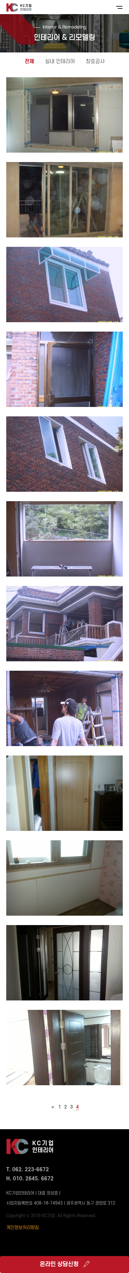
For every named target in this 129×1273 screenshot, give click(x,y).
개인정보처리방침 (22, 1227)
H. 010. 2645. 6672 (30, 1179)
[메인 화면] (18, 7)
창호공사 (95, 61)
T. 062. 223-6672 (27, 1170)
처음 (52, 1107)
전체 (29, 61)
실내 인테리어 (60, 61)
